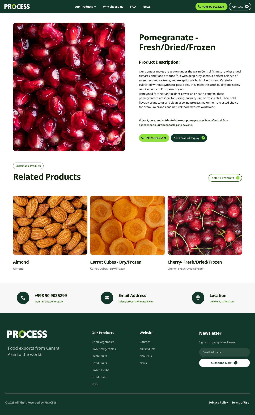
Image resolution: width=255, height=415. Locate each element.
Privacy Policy (218, 402)
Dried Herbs (100, 377)
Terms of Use (241, 402)
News (147, 7)
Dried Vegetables (103, 342)
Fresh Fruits (99, 356)
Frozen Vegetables (104, 349)
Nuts (95, 384)
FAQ (133, 7)
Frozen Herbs (100, 370)
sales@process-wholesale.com (136, 301)
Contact (145, 342)
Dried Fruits (99, 363)
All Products (147, 349)
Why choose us (113, 7)
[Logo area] (27, 334)
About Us (146, 356)
